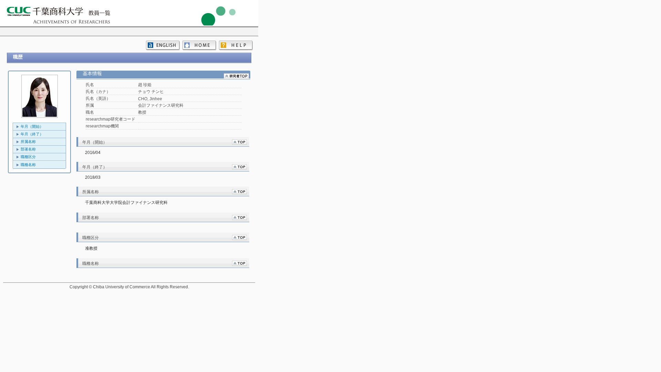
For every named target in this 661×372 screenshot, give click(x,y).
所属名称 (28, 142)
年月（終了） (32, 134)
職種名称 (28, 165)
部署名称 (28, 149)
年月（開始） (32, 126)
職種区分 (28, 157)
